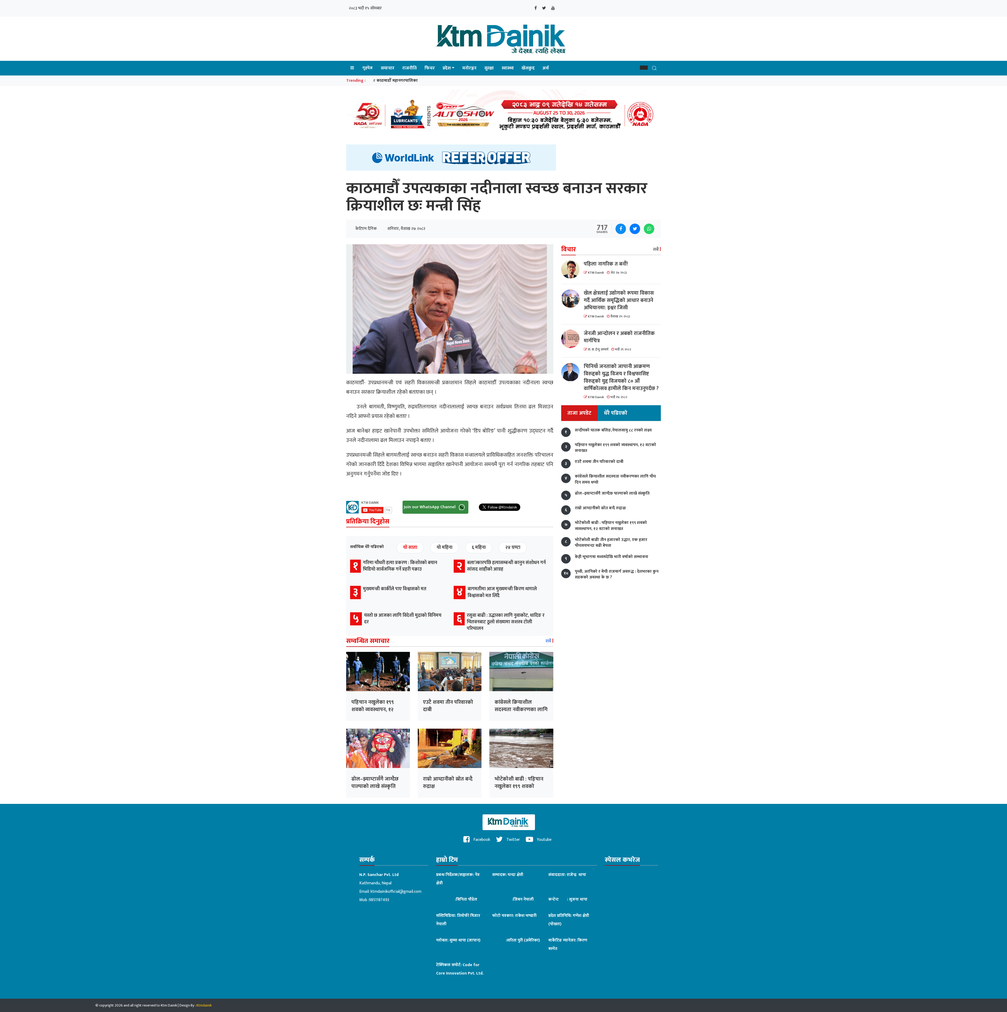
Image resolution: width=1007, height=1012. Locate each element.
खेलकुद (528, 68)
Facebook (481, 839)
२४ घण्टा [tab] (512, 547)
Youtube (543, 839)
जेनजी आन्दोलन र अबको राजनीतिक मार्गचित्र (619, 337)
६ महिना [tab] (479, 547)
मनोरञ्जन (469, 68)
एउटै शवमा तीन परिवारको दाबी (448, 706)
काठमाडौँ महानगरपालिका (397, 80)
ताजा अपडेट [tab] (579, 413)
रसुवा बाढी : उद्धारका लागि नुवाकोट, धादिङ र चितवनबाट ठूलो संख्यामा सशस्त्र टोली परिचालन (505, 621)
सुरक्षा (489, 68)
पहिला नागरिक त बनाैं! (606, 263)
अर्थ (546, 68)
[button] (644, 68)
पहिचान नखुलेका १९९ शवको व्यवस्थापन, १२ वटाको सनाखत (372, 709)
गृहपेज (367, 68)
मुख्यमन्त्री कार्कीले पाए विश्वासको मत (394, 589)
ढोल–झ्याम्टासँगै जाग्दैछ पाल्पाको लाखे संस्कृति (375, 783)
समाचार (387, 68)
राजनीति (409, 68)
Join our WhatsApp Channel (430, 507)
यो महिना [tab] (444, 547)
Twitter (512, 839)
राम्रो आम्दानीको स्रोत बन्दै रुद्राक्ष (448, 783)
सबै (548, 641)
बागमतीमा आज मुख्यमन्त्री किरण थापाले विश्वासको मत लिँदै (502, 592)
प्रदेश (447, 68)
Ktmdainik (204, 1005)
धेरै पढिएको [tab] (615, 413)
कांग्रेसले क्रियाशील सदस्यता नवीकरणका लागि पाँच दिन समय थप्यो (521, 709)
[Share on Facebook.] (620, 229)
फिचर (430, 68)
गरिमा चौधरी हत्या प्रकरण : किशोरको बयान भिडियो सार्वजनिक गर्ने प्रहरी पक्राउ (400, 566)
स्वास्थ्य (508, 68)
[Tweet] (635, 229)
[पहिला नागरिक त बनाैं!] (572, 269)
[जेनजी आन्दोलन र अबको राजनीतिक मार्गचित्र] (572, 339)
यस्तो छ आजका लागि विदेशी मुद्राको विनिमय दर (402, 618)
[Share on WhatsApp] (649, 229)
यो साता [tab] (410, 547)
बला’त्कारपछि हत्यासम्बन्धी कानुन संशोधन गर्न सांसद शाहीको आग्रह (506, 566)
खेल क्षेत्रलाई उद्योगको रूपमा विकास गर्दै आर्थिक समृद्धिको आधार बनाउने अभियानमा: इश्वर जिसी (619, 300)
